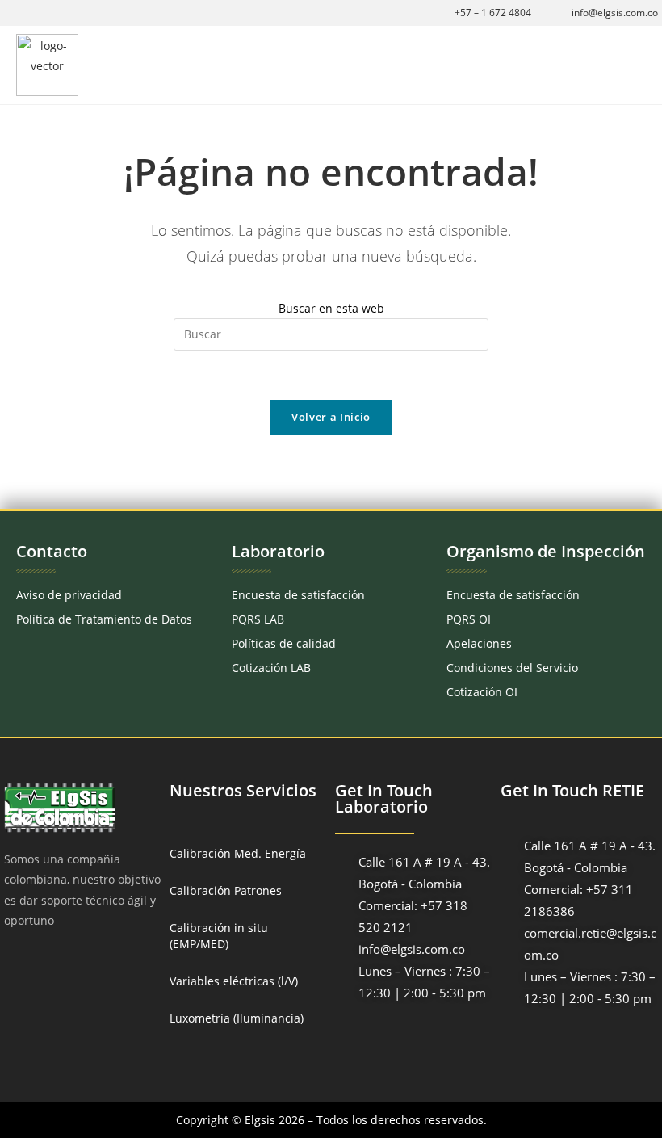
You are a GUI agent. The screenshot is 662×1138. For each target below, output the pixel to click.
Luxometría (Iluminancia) (237, 1018)
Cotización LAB (271, 667)
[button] (634, 65)
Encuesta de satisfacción (298, 595)
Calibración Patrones (226, 890)
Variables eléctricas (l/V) (234, 981)
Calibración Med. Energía (238, 853)
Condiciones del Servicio (512, 667)
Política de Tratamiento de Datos (104, 619)
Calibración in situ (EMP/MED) (219, 935)
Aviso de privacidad (69, 595)
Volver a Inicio (331, 416)
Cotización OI (481, 691)
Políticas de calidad (284, 643)
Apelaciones (479, 643)
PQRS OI (468, 619)
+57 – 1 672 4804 (493, 12)
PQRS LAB (258, 619)
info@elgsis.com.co (615, 12)
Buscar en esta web (331, 308)
